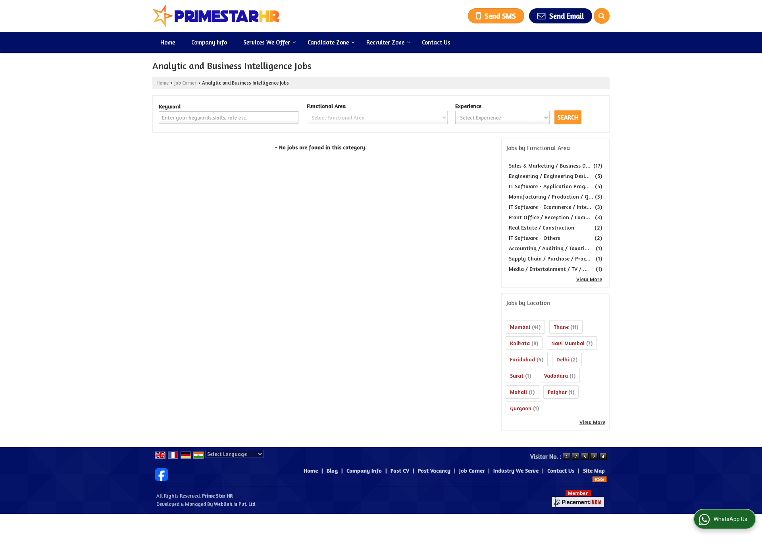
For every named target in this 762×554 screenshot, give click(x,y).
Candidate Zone (328, 42)
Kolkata (520, 343)
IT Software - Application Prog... (549, 186)
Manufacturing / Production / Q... (551, 196)
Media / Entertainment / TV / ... (548, 268)
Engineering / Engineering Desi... (549, 175)
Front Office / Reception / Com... (549, 217)
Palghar (557, 391)
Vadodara (556, 375)
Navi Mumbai (568, 343)
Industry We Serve (516, 470)
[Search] (602, 16)
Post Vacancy (434, 470)
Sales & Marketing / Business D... (550, 165)
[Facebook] (161, 473)
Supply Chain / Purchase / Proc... (550, 258)
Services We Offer (266, 42)
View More (589, 279)
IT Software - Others (534, 237)
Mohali (518, 391)
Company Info (209, 42)
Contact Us (436, 42)
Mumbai (520, 326)
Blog (332, 470)
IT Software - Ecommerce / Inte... (550, 206)
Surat (516, 375)
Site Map (594, 470)
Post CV (400, 470)
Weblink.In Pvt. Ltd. (235, 504)
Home (167, 42)
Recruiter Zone (385, 42)
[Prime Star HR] (215, 16)
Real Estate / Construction (541, 227)
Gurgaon (520, 408)
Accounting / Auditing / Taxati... (549, 248)
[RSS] (600, 478)
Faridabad (522, 359)
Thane (561, 326)
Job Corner (185, 83)
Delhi (562, 359)
